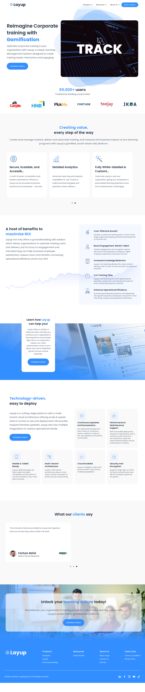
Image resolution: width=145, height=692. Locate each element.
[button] (88, 4)
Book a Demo (129, 5)
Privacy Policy (130, 659)
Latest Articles (78, 655)
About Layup (105, 655)
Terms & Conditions (132, 655)
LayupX (45, 659)
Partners (103, 662)
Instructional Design (50, 662)
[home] (17, 4)
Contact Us (104, 659)
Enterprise (46, 655)
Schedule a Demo (17, 66)
